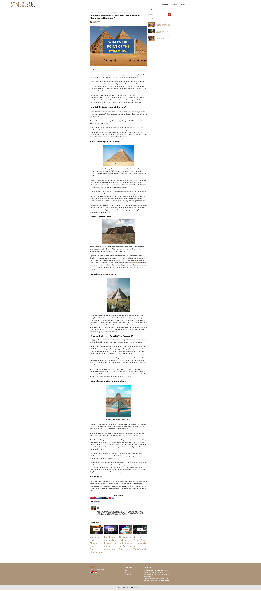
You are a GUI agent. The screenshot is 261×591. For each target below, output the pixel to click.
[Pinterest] (96, 572)
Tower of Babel (134, 267)
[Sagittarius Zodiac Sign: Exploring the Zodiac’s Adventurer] (111, 526)
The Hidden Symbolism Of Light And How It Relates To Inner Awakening (162, 31)
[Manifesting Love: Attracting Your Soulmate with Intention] (96, 526)
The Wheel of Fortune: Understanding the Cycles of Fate (126, 543)
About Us (183, 4)
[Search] (169, 14)
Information (96, 12)
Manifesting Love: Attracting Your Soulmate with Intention (157, 580)
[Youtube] (93, 572)
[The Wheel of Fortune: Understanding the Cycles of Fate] (125, 526)
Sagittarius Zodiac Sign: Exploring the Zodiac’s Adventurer (110, 543)
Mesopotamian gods (134, 263)
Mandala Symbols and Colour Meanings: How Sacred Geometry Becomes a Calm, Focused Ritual (163, 24)
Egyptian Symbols (97, 501)
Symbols (174, 4)
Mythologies (165, 4)
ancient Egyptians (106, 84)
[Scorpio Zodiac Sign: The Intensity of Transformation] (140, 526)
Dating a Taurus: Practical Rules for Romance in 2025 (156, 578)
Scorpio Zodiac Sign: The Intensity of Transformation (140, 543)
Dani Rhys (96, 21)
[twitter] (91, 572)
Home (91, 12)
